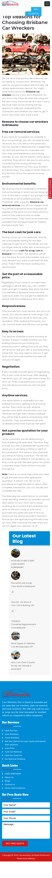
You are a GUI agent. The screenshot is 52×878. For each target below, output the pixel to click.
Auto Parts (10, 748)
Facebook (33, 13)
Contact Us (10, 784)
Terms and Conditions (15, 788)
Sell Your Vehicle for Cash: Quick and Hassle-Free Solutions (25, 743)
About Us (9, 777)
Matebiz (31, 859)
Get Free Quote (15, 843)
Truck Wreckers (12, 738)
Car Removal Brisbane (15, 759)
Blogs (7, 781)
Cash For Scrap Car (13, 755)
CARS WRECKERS (13, 774)
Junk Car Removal (13, 752)
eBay (36, 9)
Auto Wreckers (12, 734)
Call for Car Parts (50, 188)
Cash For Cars (11, 730)
